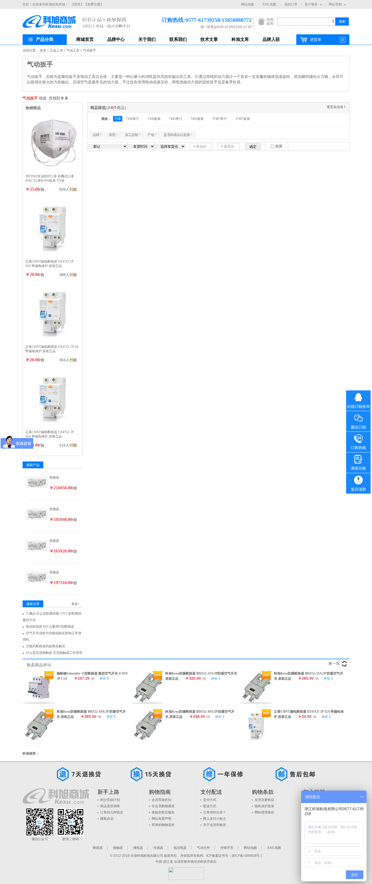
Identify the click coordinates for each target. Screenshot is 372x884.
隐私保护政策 (264, 806)
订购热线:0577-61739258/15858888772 (198, 20)
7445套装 (197, 119)
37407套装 (242, 119)
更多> (75, 604)
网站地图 (247, 4)
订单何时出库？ (214, 812)
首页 (43, 50)
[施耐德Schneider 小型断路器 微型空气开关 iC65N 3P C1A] (39, 687)
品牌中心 (116, 39)
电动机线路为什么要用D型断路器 (50, 626)
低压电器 (180, 848)
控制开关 (226, 848)
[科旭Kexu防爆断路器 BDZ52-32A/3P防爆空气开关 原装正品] (147, 687)
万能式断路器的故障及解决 (45, 646)
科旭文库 (240, 39)
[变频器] (37, 482)
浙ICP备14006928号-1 (246, 856)
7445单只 (175, 119)
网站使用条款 (264, 812)
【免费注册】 (93, 4)
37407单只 (219, 119)
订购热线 (358, 448)
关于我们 (147, 39)
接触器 (118, 848)
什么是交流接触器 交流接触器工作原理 (54, 653)
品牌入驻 (271, 39)
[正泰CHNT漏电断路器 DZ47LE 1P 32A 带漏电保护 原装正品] (256, 725)
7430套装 (154, 119)
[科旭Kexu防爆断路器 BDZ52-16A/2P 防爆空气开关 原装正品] (39, 725)
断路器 (98, 848)
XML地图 (269, 4)
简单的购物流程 (163, 825)
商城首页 (85, 39)
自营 (278, 146)
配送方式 (209, 806)
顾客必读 (106, 819)
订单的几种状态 (111, 812)
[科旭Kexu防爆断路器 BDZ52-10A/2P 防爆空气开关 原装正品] (147, 725)
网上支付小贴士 (214, 819)
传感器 (158, 848)
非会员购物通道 (163, 806)
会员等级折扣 (161, 800)
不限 (117, 119)
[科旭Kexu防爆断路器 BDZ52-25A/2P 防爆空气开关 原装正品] (256, 687)
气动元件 (203, 848)
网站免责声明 (161, 819)
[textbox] (306, 21)
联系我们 (178, 39)
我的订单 (290, 4)
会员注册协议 (264, 800)
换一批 (334, 663)
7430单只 (132, 119)
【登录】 (77, 4)
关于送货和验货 (214, 825)
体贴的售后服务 (163, 812)
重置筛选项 (336, 107)
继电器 (138, 848)
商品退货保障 (110, 806)
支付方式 (209, 800)
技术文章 (209, 39)
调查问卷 (358, 468)
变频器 (54, 477)
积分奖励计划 (110, 800)
